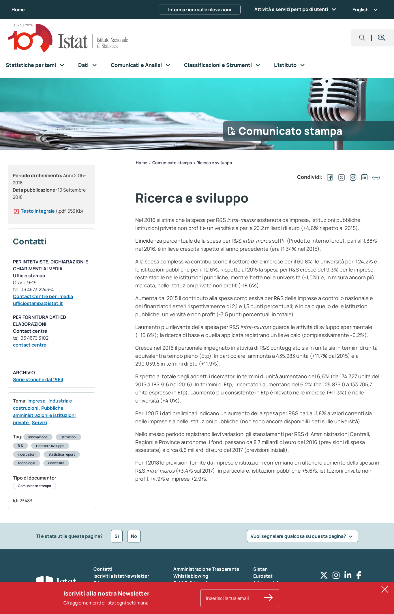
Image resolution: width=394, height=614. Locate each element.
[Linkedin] (348, 576)
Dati (83, 64)
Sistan (260, 569)
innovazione (38, 437)
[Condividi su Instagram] (352, 176)
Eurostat (263, 576)
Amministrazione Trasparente (206, 569)
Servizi (39, 422)
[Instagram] (336, 576)
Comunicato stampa (34, 485)
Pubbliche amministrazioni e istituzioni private (44, 415)
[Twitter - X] (324, 576)
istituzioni (68, 437)
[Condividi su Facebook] (329, 176)
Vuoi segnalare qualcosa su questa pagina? (299, 536)
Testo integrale (38, 211)
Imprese (36, 401)
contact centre (29, 345)
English (360, 9)
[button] (362, 38)
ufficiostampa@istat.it (38, 303)
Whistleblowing (190, 576)
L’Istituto (285, 64)
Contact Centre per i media (43, 296)
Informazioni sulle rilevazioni (199, 9)
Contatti (102, 569)
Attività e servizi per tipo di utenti (291, 9)
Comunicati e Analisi (136, 64)
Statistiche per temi (31, 64)
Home (18, 9)
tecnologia (26, 462)
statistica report (61, 454)
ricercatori (26, 454)
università (56, 462)
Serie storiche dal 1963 (38, 379)
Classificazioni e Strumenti (218, 64)
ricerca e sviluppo (50, 445)
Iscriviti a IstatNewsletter (121, 576)
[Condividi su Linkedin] (363, 176)
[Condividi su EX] (340, 176)
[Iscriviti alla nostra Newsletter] (268, 598)
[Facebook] (358, 576)
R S (20, 445)
